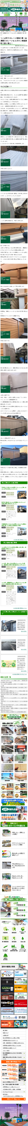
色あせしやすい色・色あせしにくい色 (18, 877)
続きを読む (24, 631)
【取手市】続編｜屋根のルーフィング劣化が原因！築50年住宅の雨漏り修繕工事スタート (14, 691)
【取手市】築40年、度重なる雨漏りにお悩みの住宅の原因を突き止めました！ (14, 709)
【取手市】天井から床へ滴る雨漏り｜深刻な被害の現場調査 (14, 695)
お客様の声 (5, 1035)
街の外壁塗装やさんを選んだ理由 (11, 1038)
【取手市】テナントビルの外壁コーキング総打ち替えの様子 (14, 698)
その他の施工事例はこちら (20, 539)
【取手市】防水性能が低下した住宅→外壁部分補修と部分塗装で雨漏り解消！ (21, 626)
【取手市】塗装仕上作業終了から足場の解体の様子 (13, 711)
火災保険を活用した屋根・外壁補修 (12, 1089)
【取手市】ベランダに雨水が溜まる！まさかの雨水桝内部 (14, 702)
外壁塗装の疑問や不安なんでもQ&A (12, 1045)
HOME (2, 31)
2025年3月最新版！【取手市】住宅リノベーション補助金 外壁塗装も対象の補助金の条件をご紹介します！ (21, 663)
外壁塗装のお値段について (9, 1048)
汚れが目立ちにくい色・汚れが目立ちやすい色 (18, 865)
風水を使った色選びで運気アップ (18, 854)
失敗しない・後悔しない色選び (18, 833)
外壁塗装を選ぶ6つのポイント (10, 1040)
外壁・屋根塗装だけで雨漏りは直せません (13, 1043)
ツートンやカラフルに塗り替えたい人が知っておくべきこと (18, 888)
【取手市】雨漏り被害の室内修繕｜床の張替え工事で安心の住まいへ (14, 688)
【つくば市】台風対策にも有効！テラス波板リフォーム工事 (14, 684)
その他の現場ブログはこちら (19, 674)
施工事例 (5, 1030)
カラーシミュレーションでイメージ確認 (18, 843)
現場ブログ (8, 31)
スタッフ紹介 (6, 1050)
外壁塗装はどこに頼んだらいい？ (11, 1087)
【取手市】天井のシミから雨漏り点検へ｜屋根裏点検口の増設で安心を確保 (14, 681)
